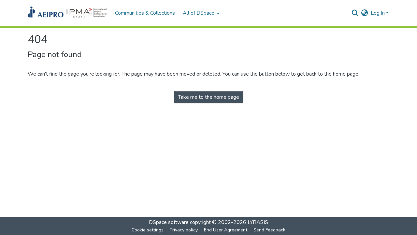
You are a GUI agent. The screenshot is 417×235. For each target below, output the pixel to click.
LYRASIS (258, 222)
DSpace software (169, 222)
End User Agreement (225, 230)
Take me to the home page (208, 97)
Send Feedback (269, 230)
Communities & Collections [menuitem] (145, 13)
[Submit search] (355, 13)
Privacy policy (184, 230)
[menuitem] (200, 13)
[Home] (68, 13)
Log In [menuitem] (378, 13)
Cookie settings (148, 230)
